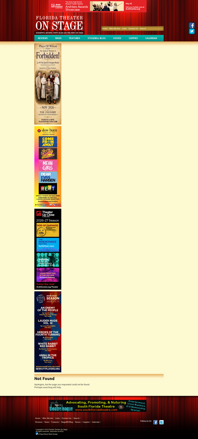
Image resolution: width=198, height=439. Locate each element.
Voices (117, 38)
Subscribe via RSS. (57, 431)
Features (74, 38)
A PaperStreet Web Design (48, 434)
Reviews (43, 38)
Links (124, 28)
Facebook (155, 422)
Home (104, 28)
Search (143, 28)
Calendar (151, 38)
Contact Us (133, 28)
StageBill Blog (97, 38)
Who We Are (114, 28)
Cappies (133, 38)
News (58, 38)
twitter (161, 422)
